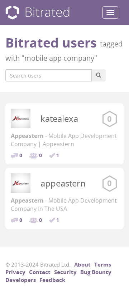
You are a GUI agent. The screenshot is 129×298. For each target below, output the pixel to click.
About (82, 264)
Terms (102, 264)
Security (65, 271)
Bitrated (37, 13)
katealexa (59, 118)
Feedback (52, 279)
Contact (40, 271)
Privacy (15, 271)
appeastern (63, 183)
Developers (20, 279)
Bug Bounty (95, 271)
